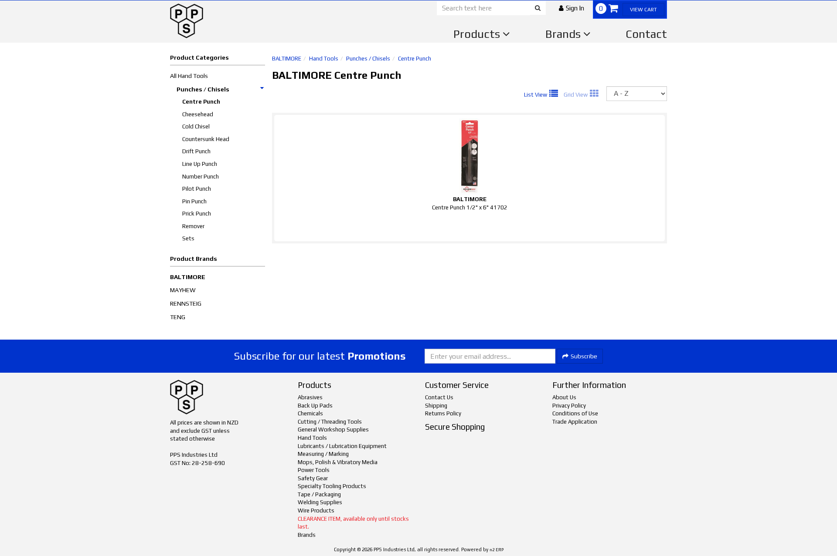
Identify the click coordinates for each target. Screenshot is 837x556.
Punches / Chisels (203, 89)
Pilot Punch (196, 188)
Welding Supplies (320, 502)
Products (478, 33)
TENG (177, 316)
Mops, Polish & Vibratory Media (338, 462)
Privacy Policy (569, 405)
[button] (571, 8)
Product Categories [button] (199, 57)
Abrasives (310, 397)
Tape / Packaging (319, 494)
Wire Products (316, 510)
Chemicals (310, 413)
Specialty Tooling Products (332, 486)
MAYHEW (183, 289)
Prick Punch (196, 213)
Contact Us (439, 397)
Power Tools (314, 470)
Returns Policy (443, 413)
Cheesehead (197, 114)
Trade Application (574, 421)
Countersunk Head (205, 139)
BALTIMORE (187, 276)
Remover (193, 226)
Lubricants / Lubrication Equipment (342, 446)
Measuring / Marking (323, 454)
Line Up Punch (199, 164)
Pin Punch (194, 201)
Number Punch (200, 176)
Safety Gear (313, 478)
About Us (564, 397)
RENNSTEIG (185, 303)
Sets (188, 238)
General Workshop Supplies (333, 429)
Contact (646, 33)
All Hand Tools (189, 75)
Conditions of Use (575, 413)
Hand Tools (323, 58)
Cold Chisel (196, 126)
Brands (564, 33)
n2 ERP (497, 549)
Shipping (436, 405)
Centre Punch (201, 101)
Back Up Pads (315, 405)
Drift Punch (196, 151)
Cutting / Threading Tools (330, 421)
